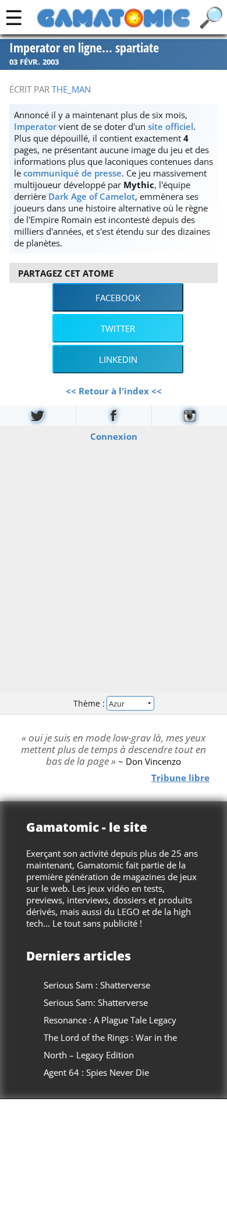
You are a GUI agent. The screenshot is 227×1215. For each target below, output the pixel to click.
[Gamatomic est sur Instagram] (189, 415)
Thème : (90, 702)
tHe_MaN (71, 89)
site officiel (170, 126)
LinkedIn (118, 359)
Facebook (117, 297)
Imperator (35, 126)
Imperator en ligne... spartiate (84, 47)
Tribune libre (180, 777)
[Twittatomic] (38, 415)
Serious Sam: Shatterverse (96, 1002)
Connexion (113, 436)
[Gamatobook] (113, 415)
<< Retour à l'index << (114, 391)
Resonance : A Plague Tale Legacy (110, 1020)
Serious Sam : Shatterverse (97, 985)
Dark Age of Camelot (91, 196)
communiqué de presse (72, 173)
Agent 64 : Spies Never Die (96, 1072)
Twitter (118, 328)
